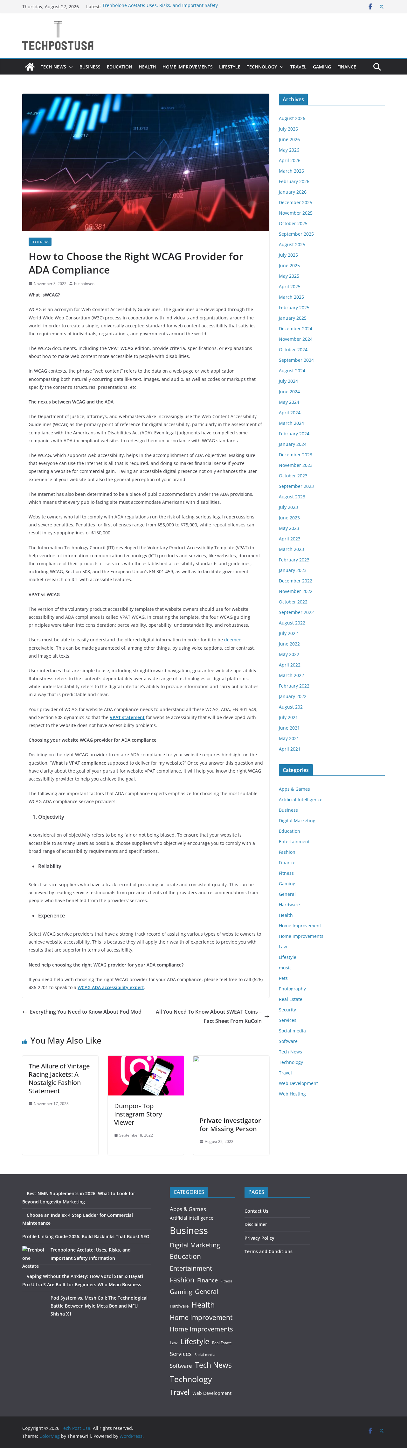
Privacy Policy (259, 1238)
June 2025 (289, 265)
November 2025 (296, 213)
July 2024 (288, 381)
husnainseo (84, 283)
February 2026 (294, 181)
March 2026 (291, 171)
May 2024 (289, 402)
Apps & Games (294, 789)
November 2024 (296, 339)
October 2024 (293, 349)
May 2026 (289, 150)
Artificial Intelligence (300, 799)
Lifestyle (229, 67)
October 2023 (293, 476)
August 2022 (292, 623)
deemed (233, 640)
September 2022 (296, 612)
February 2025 (294, 307)
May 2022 (289, 654)
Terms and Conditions (269, 1251)
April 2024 (289, 413)
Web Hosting (292, 1094)
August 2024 (292, 370)
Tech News (53, 67)
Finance (346, 67)
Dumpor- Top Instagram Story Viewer (138, 1114)
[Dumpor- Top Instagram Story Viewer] (146, 1060)
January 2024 (293, 444)
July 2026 (288, 129)
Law (283, 947)
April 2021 (289, 749)
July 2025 (288, 255)
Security (287, 1010)
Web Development (298, 1083)
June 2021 (289, 728)
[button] (69, 66)
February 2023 (294, 560)
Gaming (322, 67)
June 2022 (289, 644)
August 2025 (292, 244)
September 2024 (296, 360)
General (287, 894)
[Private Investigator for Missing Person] (231, 1060)
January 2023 (293, 570)
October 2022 (293, 602)
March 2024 (291, 423)
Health (147, 67)
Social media (292, 1031)
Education (119, 67)
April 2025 (289, 286)
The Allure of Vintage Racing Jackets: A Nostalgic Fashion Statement (59, 1078)
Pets (283, 978)
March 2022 (291, 675)
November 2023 (296, 465)
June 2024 (289, 392)
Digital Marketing (297, 820)
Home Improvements (187, 67)
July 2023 (288, 507)
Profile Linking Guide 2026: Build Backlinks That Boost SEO (85, 1236)
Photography (292, 989)
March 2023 (291, 549)
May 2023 (289, 528)
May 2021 (289, 738)
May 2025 (289, 276)
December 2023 (295, 455)
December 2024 (295, 328)
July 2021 (288, 717)
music (285, 968)
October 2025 (293, 223)
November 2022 (296, 591)
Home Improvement (300, 926)
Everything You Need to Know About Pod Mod (85, 1011)
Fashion (287, 852)
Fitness (286, 873)
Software (288, 1041)
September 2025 (296, 234)
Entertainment (294, 841)
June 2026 (289, 139)
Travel (298, 67)
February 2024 (294, 434)
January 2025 (293, 318)
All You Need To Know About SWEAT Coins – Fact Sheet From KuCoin (209, 1016)
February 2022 (294, 686)
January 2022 (293, 696)
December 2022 (295, 581)
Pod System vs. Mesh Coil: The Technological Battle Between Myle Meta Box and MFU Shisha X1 (99, 1306)
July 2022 (288, 633)
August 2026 (292, 118)
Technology (262, 67)
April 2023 (289, 539)
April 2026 (289, 160)
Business (89, 67)
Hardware (289, 905)
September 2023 (296, 486)
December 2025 (295, 202)
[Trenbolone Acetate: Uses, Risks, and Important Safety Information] (34, 1258)
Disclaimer (256, 1224)
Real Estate (290, 999)
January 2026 (293, 192)
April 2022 (289, 665)
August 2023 (292, 497)
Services (287, 1020)
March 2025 (291, 297)
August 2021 (292, 707)
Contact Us (256, 1211)
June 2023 (289, 518)
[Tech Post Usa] (30, 67)
